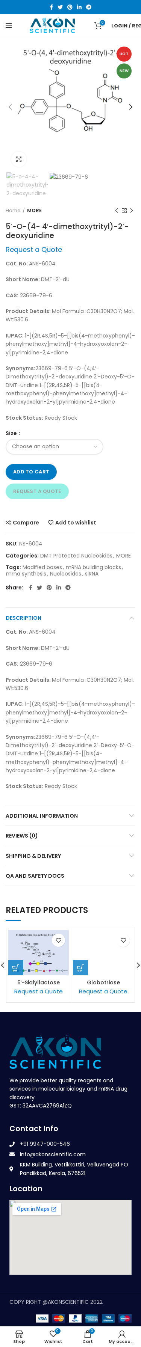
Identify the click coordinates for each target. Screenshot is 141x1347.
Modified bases (42, 567)
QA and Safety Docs (35, 876)
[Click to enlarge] (18, 159)
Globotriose (103, 982)
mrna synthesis (26, 574)
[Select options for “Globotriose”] (80, 967)
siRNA (92, 574)
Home (13, 210)
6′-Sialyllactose (38, 982)
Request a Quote (37, 491)
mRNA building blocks (93, 567)
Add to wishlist (75, 522)
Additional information (42, 816)
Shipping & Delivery (33, 856)
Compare (26, 522)
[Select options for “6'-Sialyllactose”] (15, 967)
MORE (34, 210)
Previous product (116, 210)
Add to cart (31, 471)
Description (23, 618)
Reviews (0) (22, 835)
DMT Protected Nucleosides (76, 556)
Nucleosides (65, 574)
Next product (131, 210)
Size (12, 433)
